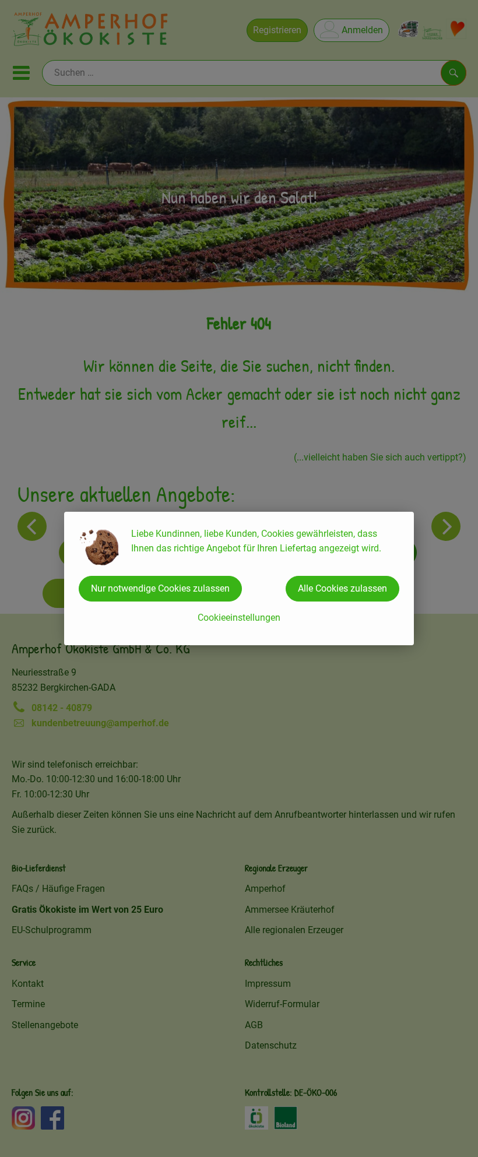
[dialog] (239, 578)
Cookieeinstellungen (239, 617)
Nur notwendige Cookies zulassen (160, 588)
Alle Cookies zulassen (342, 588)
